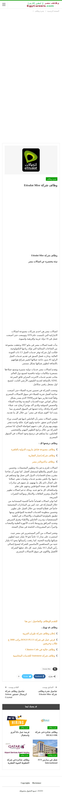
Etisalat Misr (47, 669)
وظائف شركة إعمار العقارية (41, 455)
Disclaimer (36, 783)
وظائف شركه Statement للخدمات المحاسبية (34, 655)
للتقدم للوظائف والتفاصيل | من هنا (41, 621)
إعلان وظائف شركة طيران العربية (39, 633)
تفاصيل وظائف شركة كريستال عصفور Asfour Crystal (16, 694)
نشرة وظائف (51, 179)
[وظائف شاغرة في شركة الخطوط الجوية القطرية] (17, 748)
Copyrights (25, 783)
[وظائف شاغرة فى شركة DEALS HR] (45, 720)
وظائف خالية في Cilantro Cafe (40, 649)
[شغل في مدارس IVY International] (45, 748)
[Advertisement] (31, 45)
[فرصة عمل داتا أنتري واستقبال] (17, 720)
